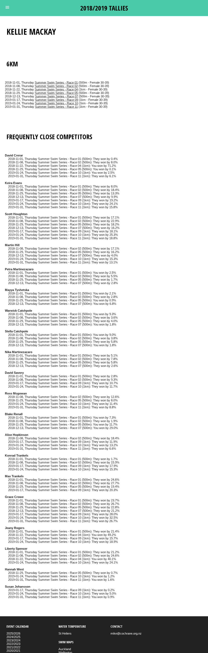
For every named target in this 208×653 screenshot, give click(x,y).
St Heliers (65, 633)
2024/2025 (13, 637)
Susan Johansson (17, 586)
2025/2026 (13, 633)
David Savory (14, 372)
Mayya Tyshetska (17, 290)
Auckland (64, 649)
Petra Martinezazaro (19, 269)
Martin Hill (12, 245)
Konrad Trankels (16, 455)
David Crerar (14, 155)
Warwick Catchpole (18, 310)
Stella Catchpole (16, 331)
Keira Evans (13, 183)
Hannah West (14, 569)
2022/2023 (13, 643)
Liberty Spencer (16, 548)
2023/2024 (13, 640)
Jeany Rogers (14, 528)
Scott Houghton (16, 214)
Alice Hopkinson (16, 434)
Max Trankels (14, 476)
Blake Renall (14, 414)
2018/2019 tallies (104, 8)
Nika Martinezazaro (18, 352)
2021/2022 (13, 647)
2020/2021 (13, 650)
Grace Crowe (14, 497)
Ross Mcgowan (16, 393)
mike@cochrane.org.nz (126, 633)
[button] (7, 7)
